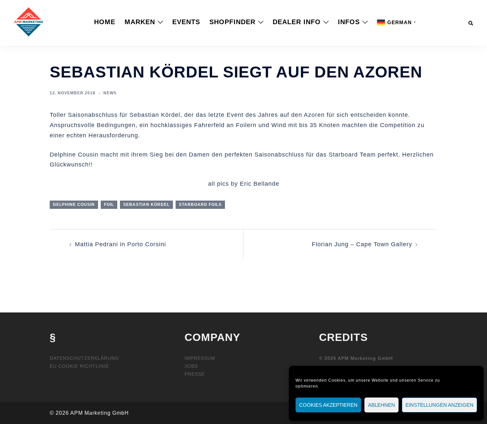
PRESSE (195, 374)
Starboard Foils (200, 204)
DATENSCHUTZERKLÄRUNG (84, 358)
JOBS (191, 366)
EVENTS (186, 21)
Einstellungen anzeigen (439, 405)
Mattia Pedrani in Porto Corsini (120, 244)
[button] (471, 22)
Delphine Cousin (74, 204)
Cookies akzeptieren (328, 405)
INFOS (349, 21)
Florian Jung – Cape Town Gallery (362, 244)
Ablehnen (381, 405)
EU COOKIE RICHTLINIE (79, 366)
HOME (104, 21)
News (110, 93)
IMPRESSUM (200, 358)
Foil (109, 204)
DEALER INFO (297, 21)
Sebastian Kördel (146, 204)
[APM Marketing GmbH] (28, 21)
